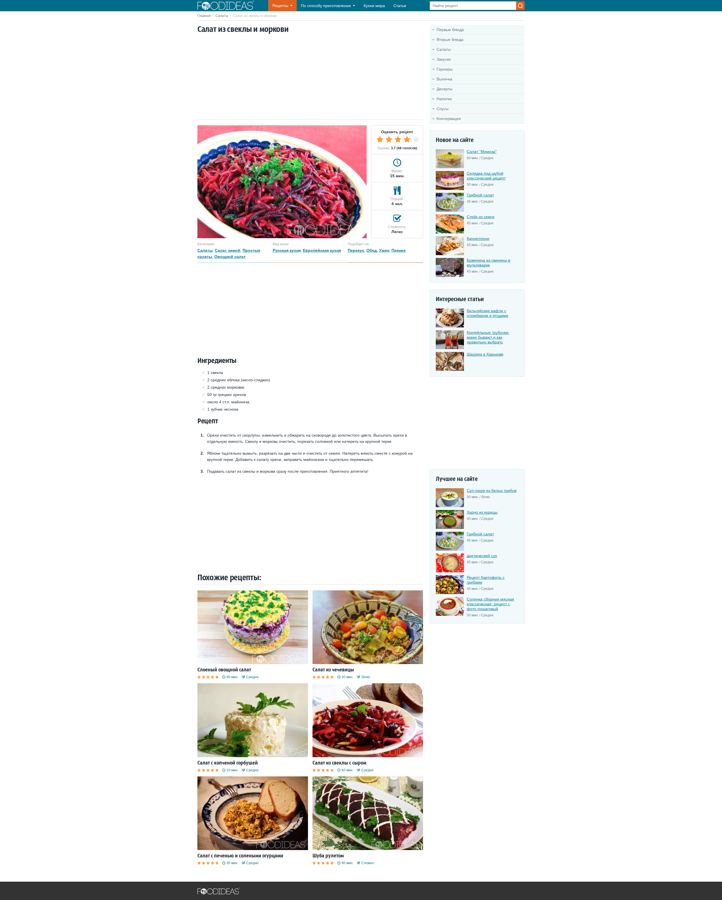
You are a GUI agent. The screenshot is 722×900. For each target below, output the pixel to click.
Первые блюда (450, 29)
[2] (389, 139)
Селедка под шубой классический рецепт (486, 175)
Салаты (221, 16)
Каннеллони (478, 238)
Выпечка (444, 79)
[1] (380, 139)
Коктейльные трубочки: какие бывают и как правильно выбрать (488, 337)
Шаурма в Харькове (485, 354)
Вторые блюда (450, 39)
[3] (398, 139)
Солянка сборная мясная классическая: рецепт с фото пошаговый (490, 604)
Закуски (444, 59)
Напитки (444, 99)
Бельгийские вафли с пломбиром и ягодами (487, 313)
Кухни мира (374, 5)
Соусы (442, 108)
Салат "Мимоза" (482, 151)
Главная (204, 16)
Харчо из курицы (482, 512)
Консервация (449, 118)
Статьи (399, 5)
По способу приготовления (326, 5)
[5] (416, 139)
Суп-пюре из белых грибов (491, 490)
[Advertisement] (310, 77)
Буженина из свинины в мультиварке (488, 262)
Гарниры (445, 69)
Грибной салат (480, 195)
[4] (407, 139)
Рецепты (280, 5)
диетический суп (482, 555)
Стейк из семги (480, 216)
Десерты (444, 89)
